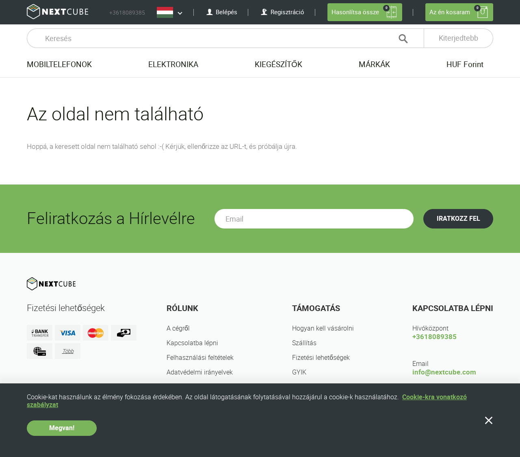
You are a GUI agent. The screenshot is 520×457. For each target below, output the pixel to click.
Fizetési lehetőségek (321, 357)
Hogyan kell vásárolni (323, 328)
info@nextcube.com (444, 372)
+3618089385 (127, 12)
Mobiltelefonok (59, 64)
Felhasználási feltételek (200, 357)
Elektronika (173, 64)
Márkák (374, 64)
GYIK (299, 372)
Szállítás (304, 343)
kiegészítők (278, 64)
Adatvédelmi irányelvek (200, 372)
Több (68, 351)
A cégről (178, 328)
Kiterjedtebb (458, 38)
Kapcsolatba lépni (192, 343)
